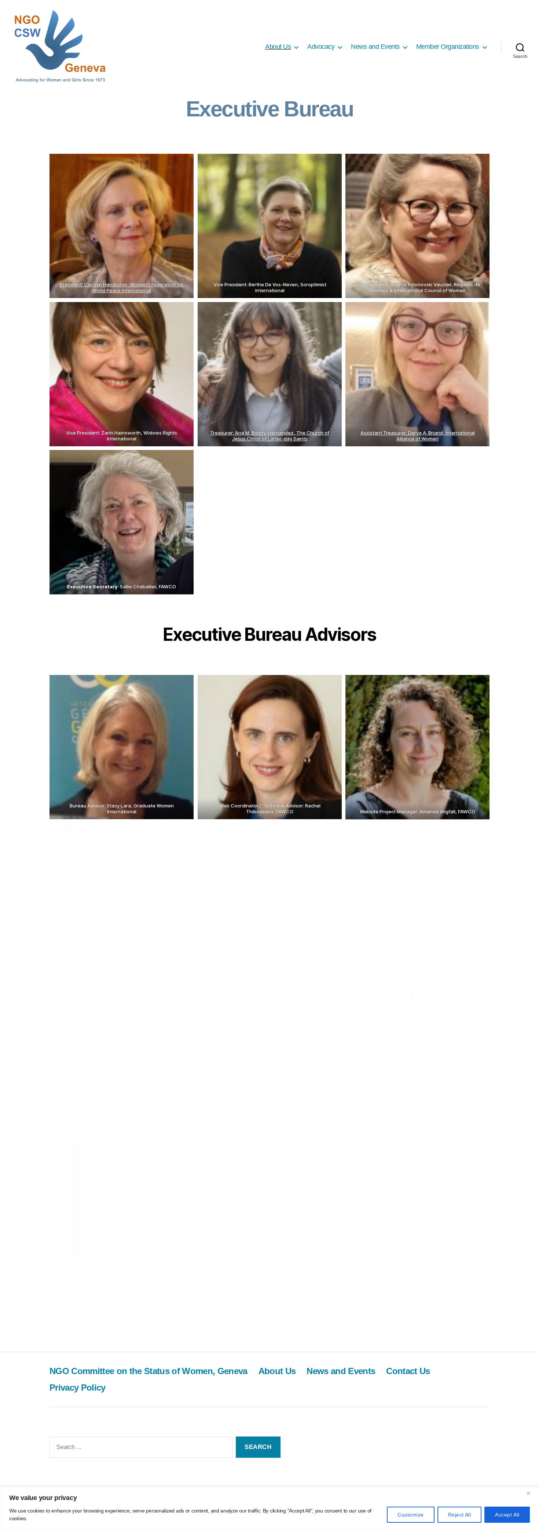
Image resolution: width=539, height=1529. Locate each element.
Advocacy (320, 46)
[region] (269, 1508)
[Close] (531, 1493)
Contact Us (408, 1371)
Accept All (507, 1515)
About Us (278, 46)
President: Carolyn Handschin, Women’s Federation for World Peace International (122, 287)
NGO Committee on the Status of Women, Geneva (148, 1371)
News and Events (375, 46)
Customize (410, 1515)
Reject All (459, 1515)
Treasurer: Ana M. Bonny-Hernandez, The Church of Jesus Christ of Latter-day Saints (269, 436)
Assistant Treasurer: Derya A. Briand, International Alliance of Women (417, 436)
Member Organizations (447, 46)
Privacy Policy (78, 1387)
